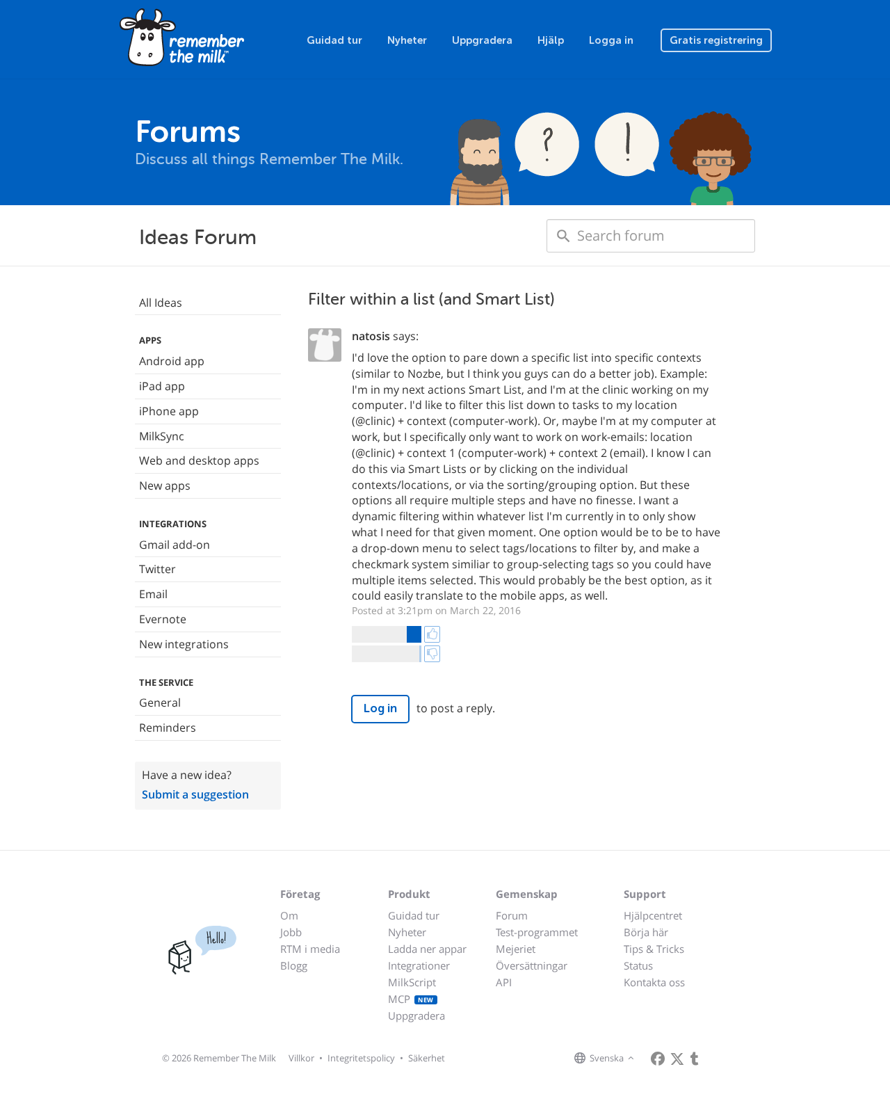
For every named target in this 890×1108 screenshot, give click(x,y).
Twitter (157, 569)
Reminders (167, 727)
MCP (411, 999)
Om (289, 915)
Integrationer (419, 965)
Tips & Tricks (654, 949)
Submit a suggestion (195, 794)
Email (153, 594)
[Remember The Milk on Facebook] (658, 1059)
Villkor (301, 1058)
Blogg (293, 965)
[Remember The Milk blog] (695, 1059)
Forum (512, 915)
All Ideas (160, 302)
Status (638, 965)
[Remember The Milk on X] (677, 1059)
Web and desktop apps (199, 460)
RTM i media (310, 949)
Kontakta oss (654, 982)
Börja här (646, 932)
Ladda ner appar (427, 949)
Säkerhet (426, 1058)
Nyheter (407, 40)
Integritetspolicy (361, 1058)
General (160, 702)
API (504, 982)
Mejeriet (515, 949)
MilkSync (161, 436)
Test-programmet (537, 932)
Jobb (291, 932)
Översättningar (531, 965)
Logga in (611, 40)
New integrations (184, 644)
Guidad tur (334, 40)
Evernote (162, 619)
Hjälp (550, 40)
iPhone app (169, 411)
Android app (171, 361)
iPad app (162, 386)
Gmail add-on (174, 544)
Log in (380, 708)
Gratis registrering (716, 40)
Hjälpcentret (653, 915)
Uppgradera (482, 40)
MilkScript (412, 982)
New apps (165, 485)
